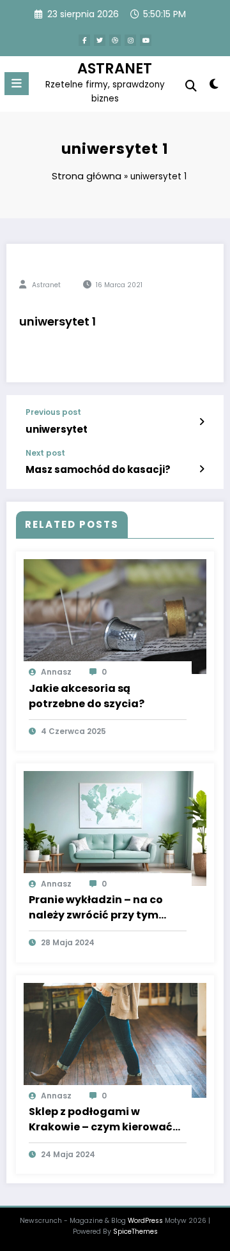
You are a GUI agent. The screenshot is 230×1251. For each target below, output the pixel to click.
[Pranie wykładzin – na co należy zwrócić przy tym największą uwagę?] (115, 827)
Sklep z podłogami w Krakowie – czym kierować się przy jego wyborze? (100, 1119)
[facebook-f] (84, 40)
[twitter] (99, 40)
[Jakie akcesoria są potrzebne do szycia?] (115, 616)
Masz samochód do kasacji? (98, 469)
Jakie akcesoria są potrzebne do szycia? (86, 696)
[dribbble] (115, 40)
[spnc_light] (214, 86)
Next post (45, 453)
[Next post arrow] (201, 469)
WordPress (145, 1220)
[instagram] (130, 40)
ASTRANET (114, 68)
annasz (56, 671)
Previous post (53, 412)
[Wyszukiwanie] (191, 85)
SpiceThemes (135, 1231)
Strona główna (86, 176)
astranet (46, 285)
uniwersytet (57, 429)
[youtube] (145, 40)
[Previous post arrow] (201, 422)
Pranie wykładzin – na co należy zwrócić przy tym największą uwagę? (96, 907)
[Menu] (16, 83)
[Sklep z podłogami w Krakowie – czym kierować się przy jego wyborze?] (115, 1039)
